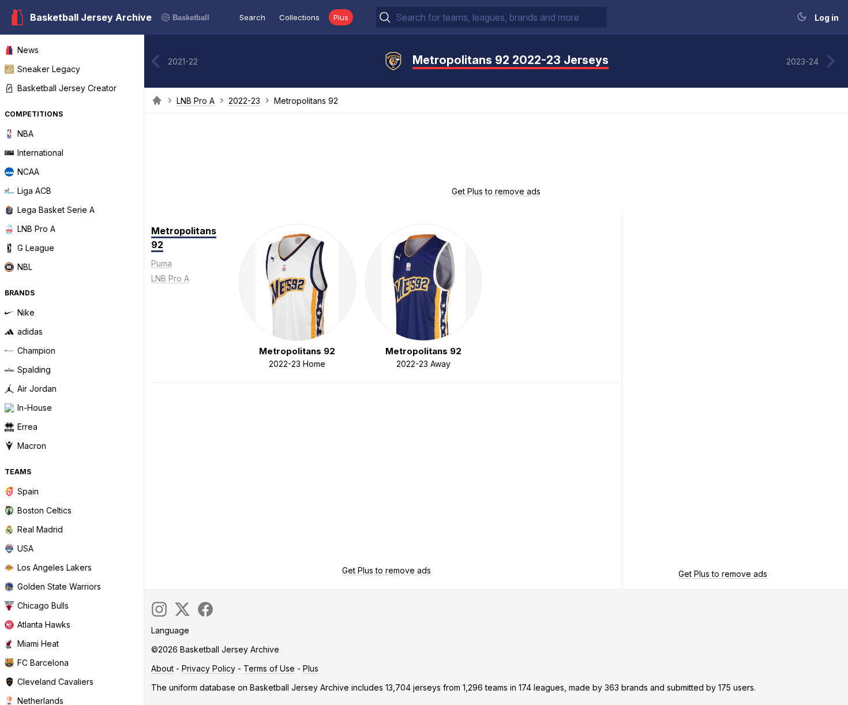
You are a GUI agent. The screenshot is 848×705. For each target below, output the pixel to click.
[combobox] (500, 17)
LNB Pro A (196, 101)
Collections (299, 17)
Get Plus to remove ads (496, 191)
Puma (161, 263)
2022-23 (244, 101)
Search (252, 17)
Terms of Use (269, 668)
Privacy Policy (208, 668)
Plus (340, 17)
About (162, 668)
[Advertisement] (496, 153)
